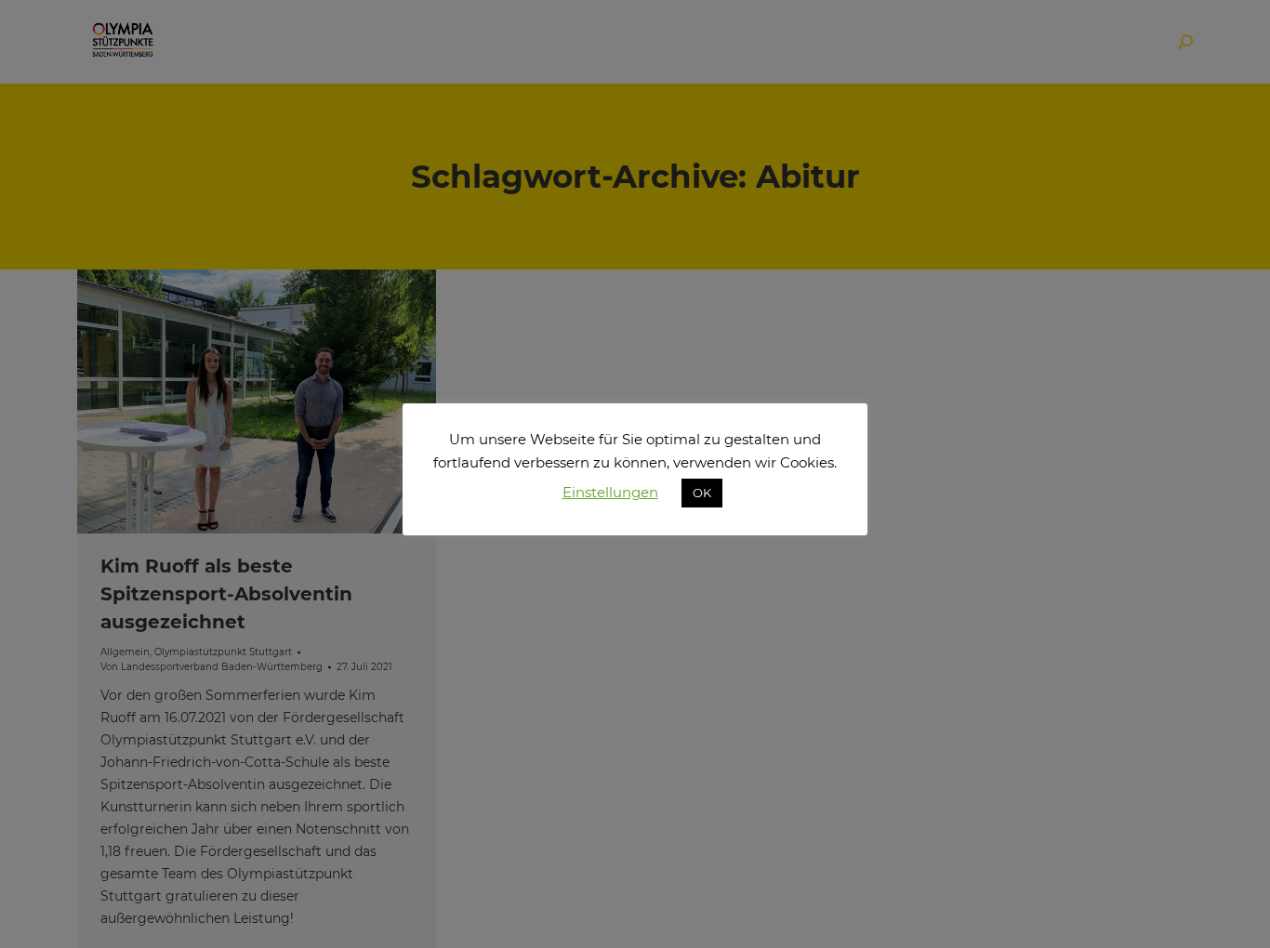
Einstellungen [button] (610, 492)
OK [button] (702, 492)
